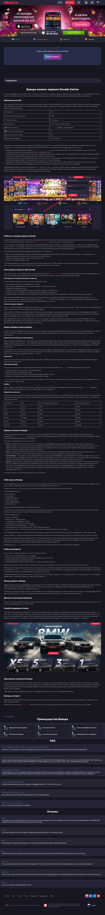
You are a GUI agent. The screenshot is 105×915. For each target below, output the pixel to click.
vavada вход (45, 299)
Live (13, 896)
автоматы (17, 544)
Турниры (33, 896)
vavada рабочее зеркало (19, 436)
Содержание (43, 896)
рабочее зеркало (55, 273)
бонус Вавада (86, 387)
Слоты (7, 896)
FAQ (51, 896)
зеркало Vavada (25, 704)
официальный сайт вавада (41, 242)
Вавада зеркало (52, 57)
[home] (10, 2)
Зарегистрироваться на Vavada (41, 150)
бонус (64, 367)
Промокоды (53, 127)
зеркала (21, 569)
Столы (19, 896)
